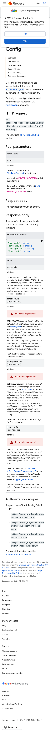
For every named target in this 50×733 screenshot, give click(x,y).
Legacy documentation (12, 673)
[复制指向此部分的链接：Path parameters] (34, 147)
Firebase (6, 699)
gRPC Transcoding (29, 135)
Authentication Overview (18, 554)
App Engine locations (24, 479)
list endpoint (15, 326)
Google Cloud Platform (12, 704)
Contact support (9, 651)
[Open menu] (4, 3)
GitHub (5, 613)
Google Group (8, 660)
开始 (25, 41)
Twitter (5, 634)
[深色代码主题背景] (42, 241)
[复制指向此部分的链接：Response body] (32, 215)
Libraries (6, 609)
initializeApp (12, 105)
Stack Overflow (9, 655)
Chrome (5, 695)
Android (5, 691)
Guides (5, 595)
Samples (6, 604)
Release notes (8, 664)
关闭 (25, 34)
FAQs (4, 668)
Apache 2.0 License (10, 570)
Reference (7, 600)
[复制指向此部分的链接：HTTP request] (29, 113)
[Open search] (32, 3)
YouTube (6, 639)
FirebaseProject (15, 89)
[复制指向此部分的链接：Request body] (30, 201)
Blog (4, 625)
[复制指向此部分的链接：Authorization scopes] (41, 499)
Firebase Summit (9, 630)
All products (7, 708)
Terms (5, 720)
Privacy (13, 720)
